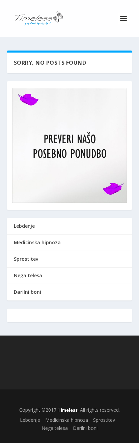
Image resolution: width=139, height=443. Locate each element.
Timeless (68, 410)
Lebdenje (24, 226)
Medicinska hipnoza (37, 242)
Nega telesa (28, 275)
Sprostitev (26, 259)
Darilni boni (27, 292)
